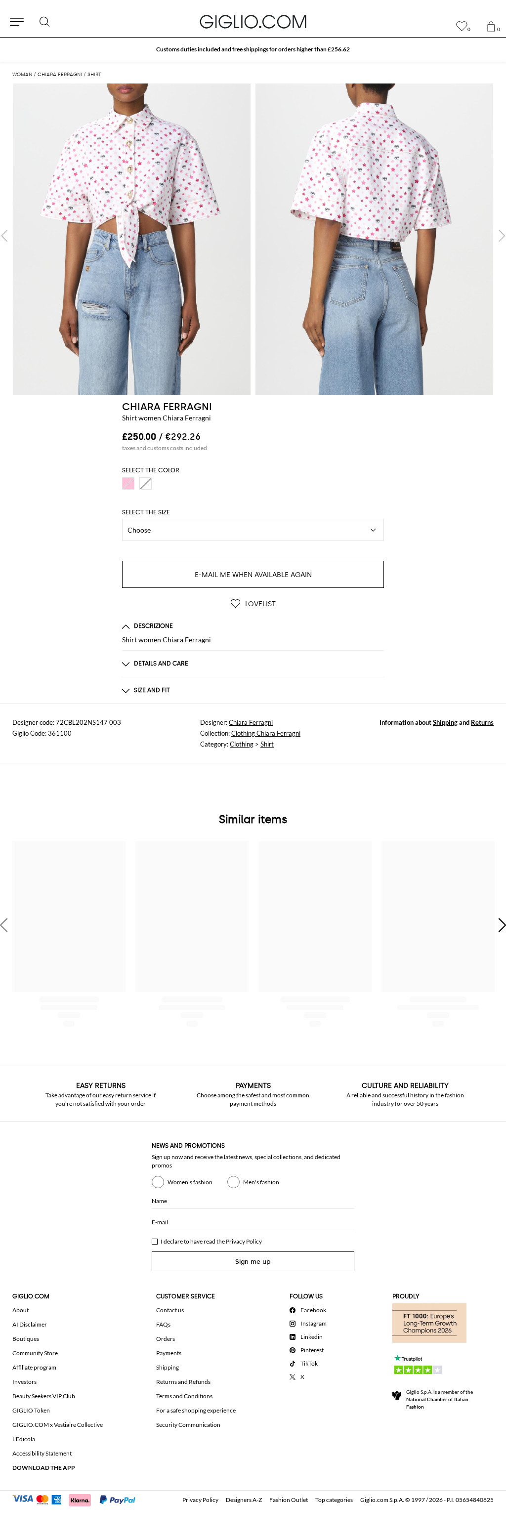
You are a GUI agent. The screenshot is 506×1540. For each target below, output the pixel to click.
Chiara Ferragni (251, 722)
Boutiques (25, 1338)
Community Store (35, 1353)
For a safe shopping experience (196, 1410)
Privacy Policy (244, 1241)
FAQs (163, 1324)
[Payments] (78, 1499)
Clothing (241, 744)
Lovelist (259, 604)
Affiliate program (34, 1367)
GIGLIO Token (31, 1410)
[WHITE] (145, 483)
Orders (165, 1338)
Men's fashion (261, 1182)
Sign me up (253, 1261)
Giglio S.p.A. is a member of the (439, 1399)
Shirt (267, 744)
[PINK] (128, 483)
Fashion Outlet (288, 1499)
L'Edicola (23, 1439)
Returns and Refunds (183, 1381)
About (20, 1310)
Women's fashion (190, 1182)
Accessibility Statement (42, 1453)
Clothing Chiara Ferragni (265, 733)
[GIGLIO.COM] (253, 21)
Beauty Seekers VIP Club (43, 1396)
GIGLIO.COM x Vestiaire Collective (57, 1424)
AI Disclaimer (29, 1324)
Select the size (146, 512)
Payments (168, 1353)
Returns (482, 722)
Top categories (334, 1499)
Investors (24, 1381)
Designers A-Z (244, 1499)
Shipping (445, 722)
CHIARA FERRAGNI (167, 407)
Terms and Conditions (184, 1396)
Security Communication (188, 1424)
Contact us (170, 1310)
